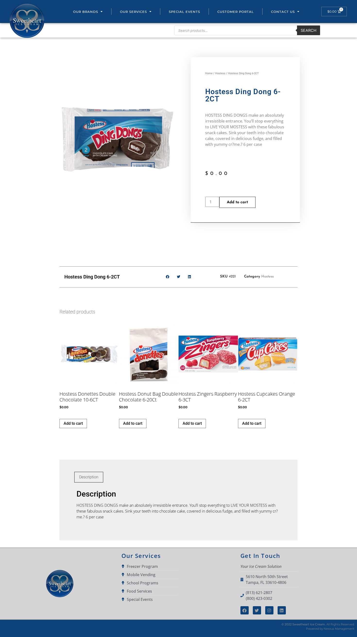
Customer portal (235, 12)
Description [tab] (88, 477)
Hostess (220, 73)
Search (308, 30)
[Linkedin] (282, 610)
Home (208, 73)
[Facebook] (244, 610)
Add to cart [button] (73, 423)
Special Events (184, 12)
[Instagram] (269, 610)
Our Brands (85, 12)
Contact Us (283, 12)
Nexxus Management (339, 628)
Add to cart (237, 202)
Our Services (133, 12)
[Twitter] (257, 610)
